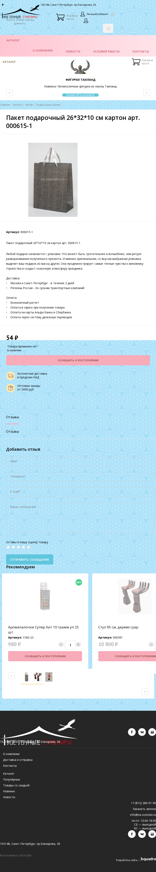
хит (78, 582)
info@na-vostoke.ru (143, 815)
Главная (5, 104)
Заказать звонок (144, 809)
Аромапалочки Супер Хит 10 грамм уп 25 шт (43, 629)
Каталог (9, 62)
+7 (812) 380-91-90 (143, 803)
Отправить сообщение (29, 559)
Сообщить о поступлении (78, 360)
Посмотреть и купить (80, 95)
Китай (29, 104)
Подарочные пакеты (48, 104)
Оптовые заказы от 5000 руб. (28, 387)
